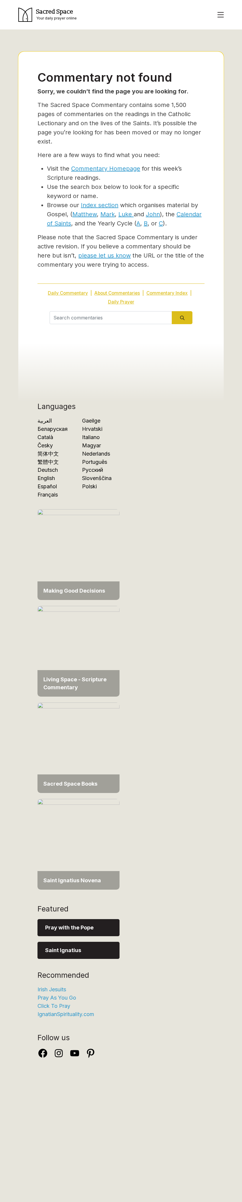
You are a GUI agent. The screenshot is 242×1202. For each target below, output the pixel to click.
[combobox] (111, 317)
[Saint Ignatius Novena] (78, 844)
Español (47, 486)
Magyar (91, 445)
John (153, 214)
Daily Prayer (121, 302)
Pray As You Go (56, 998)
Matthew (84, 214)
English (46, 478)
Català (45, 437)
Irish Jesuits (51, 989)
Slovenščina (97, 478)
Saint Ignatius (63, 950)
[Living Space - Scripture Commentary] (78, 651)
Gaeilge (91, 421)
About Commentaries (117, 293)
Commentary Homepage (105, 168)
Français (47, 495)
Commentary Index (167, 293)
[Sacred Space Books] (78, 747)
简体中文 (48, 454)
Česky (45, 445)
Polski (89, 486)
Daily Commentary (68, 293)
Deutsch (47, 470)
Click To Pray (53, 1006)
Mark (107, 214)
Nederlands (96, 454)
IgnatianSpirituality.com (65, 1014)
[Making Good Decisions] (78, 554)
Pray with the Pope (69, 927)
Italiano (91, 437)
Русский (92, 470)
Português (94, 462)
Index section (99, 205)
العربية (44, 421)
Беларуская (52, 429)
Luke (126, 214)
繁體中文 (48, 462)
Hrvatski (92, 429)
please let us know (104, 255)
